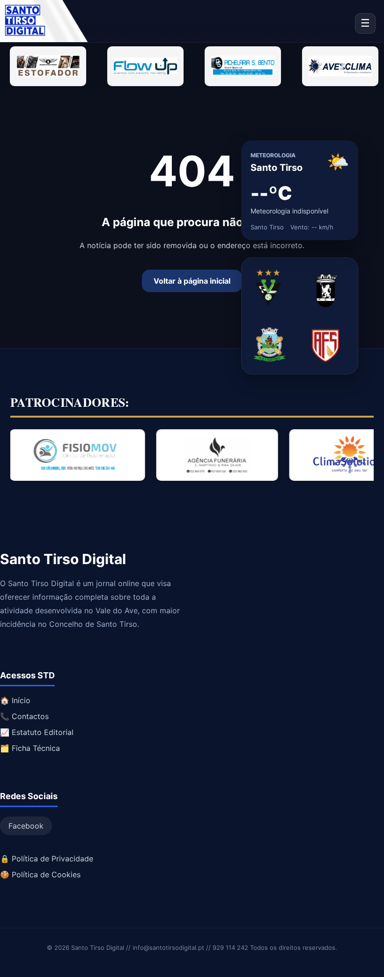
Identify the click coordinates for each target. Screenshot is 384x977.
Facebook (26, 825)
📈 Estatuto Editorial (37, 732)
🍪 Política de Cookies (40, 874)
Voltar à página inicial (192, 281)
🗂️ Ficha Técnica (30, 748)
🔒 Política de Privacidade (46, 858)
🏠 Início (15, 700)
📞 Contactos (24, 716)
